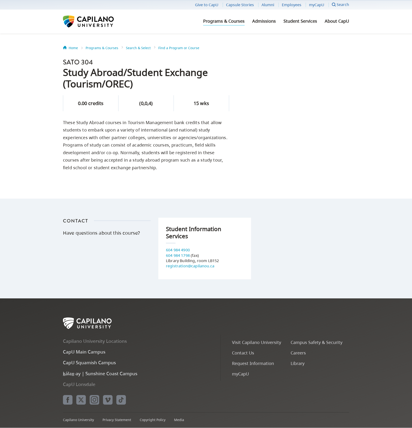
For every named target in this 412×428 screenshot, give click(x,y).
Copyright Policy (152, 419)
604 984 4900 (178, 250)
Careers (298, 353)
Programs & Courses (224, 21)
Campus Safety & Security (316, 342)
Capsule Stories (240, 4)
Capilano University (101, 21)
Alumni (268, 4)
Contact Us (243, 353)
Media (179, 419)
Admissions (264, 21)
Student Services (300, 21)
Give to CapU (206, 4)
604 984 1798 (178, 255)
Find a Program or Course (178, 48)
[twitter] (81, 400)
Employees (291, 4)
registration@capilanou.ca (190, 266)
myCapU (316, 4)
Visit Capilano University (256, 342)
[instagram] (94, 400)
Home (73, 48)
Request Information (253, 363)
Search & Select (138, 48)
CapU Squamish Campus (89, 362)
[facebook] (67, 400)
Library (297, 363)
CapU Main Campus (84, 352)
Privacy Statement (117, 419)
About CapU (337, 21)
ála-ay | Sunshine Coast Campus (100, 373)
